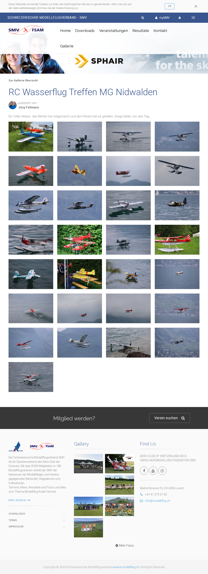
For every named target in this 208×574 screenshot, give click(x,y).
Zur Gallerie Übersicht (23, 80)
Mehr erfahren (17, 500)
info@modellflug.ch (157, 500)
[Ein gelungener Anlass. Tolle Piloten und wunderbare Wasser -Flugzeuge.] (31, 205)
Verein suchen (166, 418)
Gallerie (67, 46)
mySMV (164, 17)
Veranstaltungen (113, 30)
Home (65, 30)
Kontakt (160, 30)
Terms (13, 520)
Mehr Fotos (126, 545)
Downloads (85, 30)
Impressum (16, 526)
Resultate (140, 30)
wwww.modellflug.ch (126, 567)
